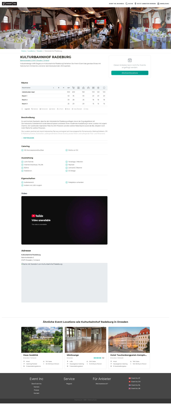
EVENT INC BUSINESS (116, 3)
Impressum (78, 400)
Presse (36, 390)
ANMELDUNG (164, 3)
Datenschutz (92, 400)
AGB (85, 400)
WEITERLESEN (28, 138)
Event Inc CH (135, 382)
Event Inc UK (135, 388)
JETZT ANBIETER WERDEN (146, 3)
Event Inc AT (136, 378)
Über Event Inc (36, 384)
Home (23, 51)
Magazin (69, 384)
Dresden (40, 51)
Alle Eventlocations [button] (130, 73)
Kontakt (36, 393)
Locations (31, 51)
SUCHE (130, 3)
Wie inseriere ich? (102, 384)
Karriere (36, 387)
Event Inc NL (136, 385)
